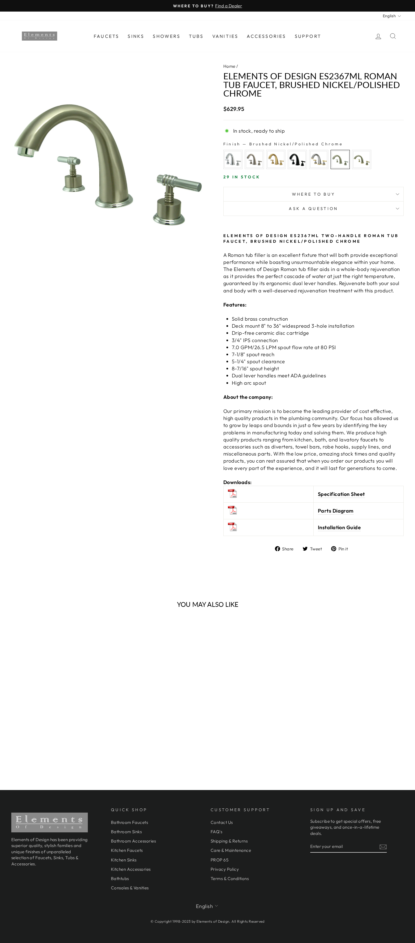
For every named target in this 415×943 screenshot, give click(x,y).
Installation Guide (339, 527)
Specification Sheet (341, 494)
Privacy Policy (225, 869)
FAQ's (216, 831)
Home (229, 66)
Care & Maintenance (231, 850)
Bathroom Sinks (126, 831)
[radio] (233, 159)
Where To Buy (313, 194)
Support (308, 36)
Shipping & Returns (229, 841)
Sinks (136, 36)
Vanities (225, 36)
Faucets (106, 36)
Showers (166, 36)
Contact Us (222, 822)
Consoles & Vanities (130, 888)
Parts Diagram (336, 510)
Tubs (196, 36)
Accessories (266, 36)
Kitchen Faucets (127, 850)
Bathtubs (120, 878)
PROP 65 (219, 860)
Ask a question (313, 208)
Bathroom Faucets (129, 822)
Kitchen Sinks (124, 860)
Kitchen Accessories (131, 869)
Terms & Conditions (230, 878)
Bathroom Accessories (133, 841)
